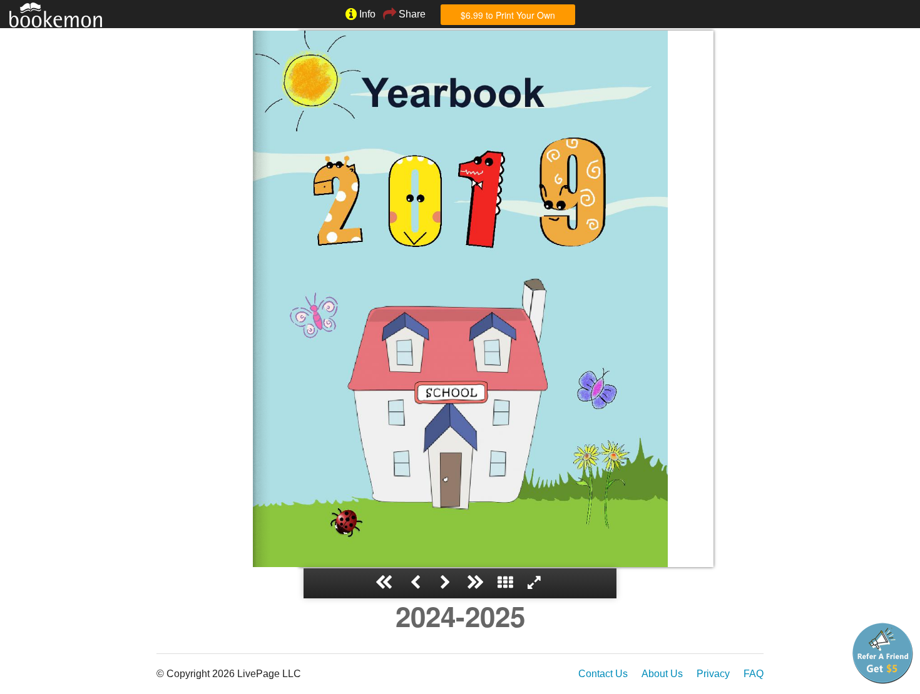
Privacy (713, 673)
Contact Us (603, 673)
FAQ (754, 673)
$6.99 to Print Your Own (508, 15)
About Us (662, 673)
